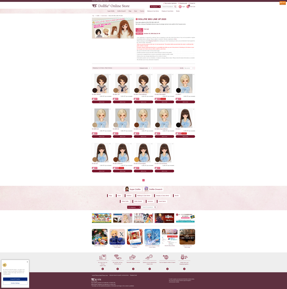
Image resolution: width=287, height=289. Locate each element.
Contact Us (192, 3)
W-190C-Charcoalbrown (140, 94)
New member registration (171, 3)
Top (93, 15)
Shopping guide (183, 3)
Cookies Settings (15, 283)
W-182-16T (95, 163)
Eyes (135, 11)
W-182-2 (178, 129)
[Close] (27, 262)
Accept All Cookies (15, 279)
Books (178, 11)
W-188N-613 (95, 129)
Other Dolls (125, 201)
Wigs (130, 11)
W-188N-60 (116, 129)
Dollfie (97, 15)
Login (183, 6)
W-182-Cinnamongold (140, 163)
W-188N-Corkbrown (139, 129)
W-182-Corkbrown (118, 163)
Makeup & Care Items (153, 11)
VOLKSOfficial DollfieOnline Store (100, 275)
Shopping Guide (152, 40)
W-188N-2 (178, 94)
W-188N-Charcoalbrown (161, 129)
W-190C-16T (116, 94)
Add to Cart (101, 102)
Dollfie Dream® (121, 11)
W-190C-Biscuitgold (160, 94)
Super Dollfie (110, 11)
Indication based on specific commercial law (118, 275)
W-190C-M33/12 (96, 94)
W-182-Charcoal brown (161, 163)
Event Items (104, 15)
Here (175, 39)
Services (150, 201)
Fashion (142, 11)
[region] (15, 274)
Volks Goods (138, 201)
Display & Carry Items (167, 11)
